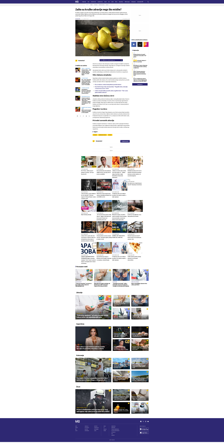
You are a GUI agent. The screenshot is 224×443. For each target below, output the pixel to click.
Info (76, 426)
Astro (115, 345)
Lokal (95, 430)
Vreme (105, 430)
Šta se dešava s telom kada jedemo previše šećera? (108, 84)
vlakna (95, 134)
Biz (76, 429)
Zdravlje (86, 426)
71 (79, 78)
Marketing (113, 426)
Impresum (113, 427)
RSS (112, 433)
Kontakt (113, 435)
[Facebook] (133, 44)
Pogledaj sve (139, 84)
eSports (95, 426)
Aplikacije (113, 432)
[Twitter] (139, 44)
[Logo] (77, 2)
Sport (76, 427)
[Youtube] (148, 421)
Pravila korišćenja (115, 429)
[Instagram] (146, 44)
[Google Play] (144, 429)
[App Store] (144, 432)
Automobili (96, 429)
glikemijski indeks (103, 134)
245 (79, 88)
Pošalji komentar (125, 141)
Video (105, 426)
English (105, 429)
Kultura (86, 429)
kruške (110, 134)
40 (79, 68)
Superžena (87, 430)
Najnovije (84, 1)
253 (79, 96)
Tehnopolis (96, 427)
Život (76, 430)
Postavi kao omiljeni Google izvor (107, 60)
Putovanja (87, 427)
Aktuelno (77, 18)
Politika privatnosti (115, 430)
